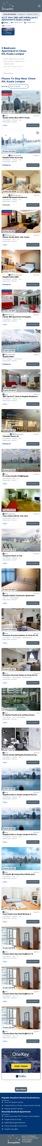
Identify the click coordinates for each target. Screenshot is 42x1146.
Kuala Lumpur (6, 122)
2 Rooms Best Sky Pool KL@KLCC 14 (18, 994)
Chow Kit (14, 122)
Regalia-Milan (8, 357)
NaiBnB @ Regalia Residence (15, 197)
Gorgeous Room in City (12, 556)
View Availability (32, 125)
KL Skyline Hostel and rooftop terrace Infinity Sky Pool (18, 716)
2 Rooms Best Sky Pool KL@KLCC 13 (18, 1034)
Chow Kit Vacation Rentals (13, 1102)
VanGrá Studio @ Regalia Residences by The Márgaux (19, 756)
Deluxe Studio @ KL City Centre (16, 237)
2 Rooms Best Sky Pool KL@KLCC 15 (18, 954)
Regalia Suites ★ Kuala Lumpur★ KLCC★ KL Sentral (21, 795)
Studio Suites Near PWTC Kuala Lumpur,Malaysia (16, 119)
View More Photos (8, 32)
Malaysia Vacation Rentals (13, 1109)
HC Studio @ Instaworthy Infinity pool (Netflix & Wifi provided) (18, 875)
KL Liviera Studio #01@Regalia (15, 476)
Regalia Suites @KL (11, 277)
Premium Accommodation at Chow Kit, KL (20, 635)
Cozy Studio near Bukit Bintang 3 (17, 914)
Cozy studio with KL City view (15, 516)
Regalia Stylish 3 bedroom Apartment (19, 596)
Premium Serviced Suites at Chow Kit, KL (20, 675)
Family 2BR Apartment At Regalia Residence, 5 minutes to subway (17, 318)
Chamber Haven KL (11, 436)
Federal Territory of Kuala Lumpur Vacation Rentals (22, 1105)
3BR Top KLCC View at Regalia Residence (20, 396)
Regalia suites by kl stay (13, 158)
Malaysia (21, 14)
